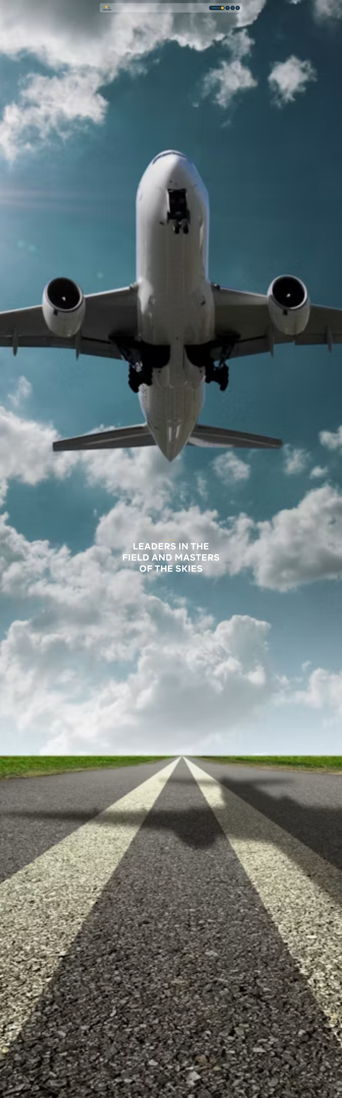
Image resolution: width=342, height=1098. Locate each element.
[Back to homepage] (107, 8)
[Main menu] (238, 8)
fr (227, 8)
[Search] (232, 8)
